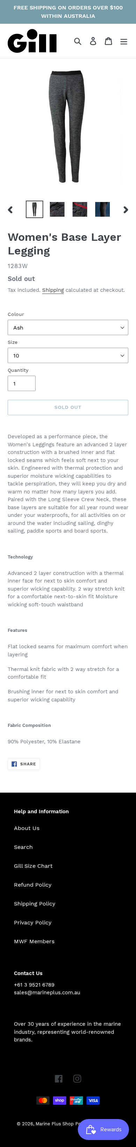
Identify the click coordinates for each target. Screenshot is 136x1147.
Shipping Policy (34, 903)
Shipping (53, 290)
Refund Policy (33, 884)
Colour (16, 314)
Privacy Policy (33, 922)
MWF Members (34, 941)
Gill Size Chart (33, 866)
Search (23, 847)
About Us (26, 828)
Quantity (18, 370)
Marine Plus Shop (55, 1123)
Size (12, 342)
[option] (34, 209)
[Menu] (123, 41)
